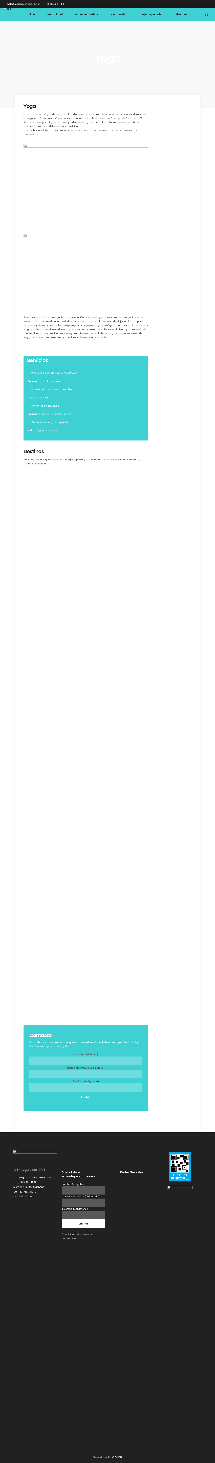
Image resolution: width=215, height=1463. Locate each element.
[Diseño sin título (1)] (129, 627)
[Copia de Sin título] (86, 627)
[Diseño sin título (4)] (43, 484)
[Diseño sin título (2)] (43, 627)
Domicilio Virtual (22, 1196)
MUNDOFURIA (115, 1457)
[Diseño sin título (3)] (43, 883)
